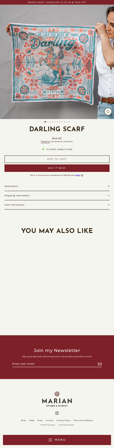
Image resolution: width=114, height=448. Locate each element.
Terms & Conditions (83, 420)
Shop (23, 420)
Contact (50, 420)
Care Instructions (14, 205)
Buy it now (57, 168)
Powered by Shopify (66, 425)
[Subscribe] (99, 364)
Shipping (45, 141)
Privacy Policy (64, 420)
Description (11, 186)
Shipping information (17, 195)
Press (40, 420)
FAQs (31, 420)
